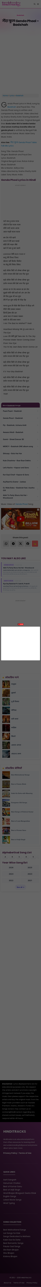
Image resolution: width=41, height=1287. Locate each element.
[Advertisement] (20, 643)
